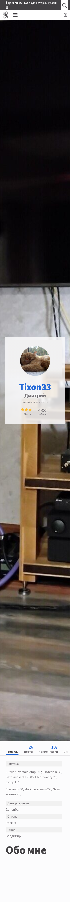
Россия (11, 823)
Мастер (28, 414)
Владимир (13, 836)
